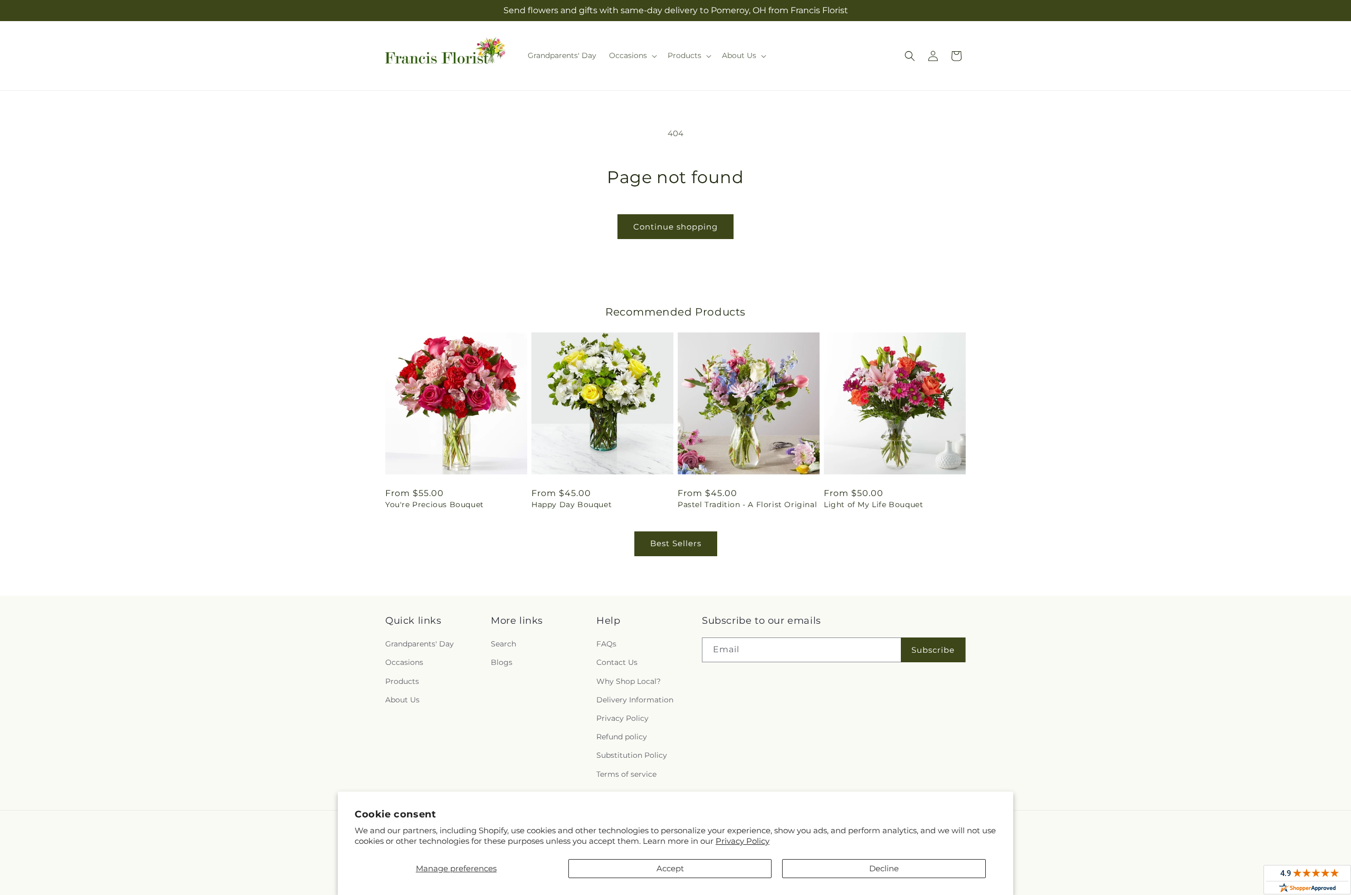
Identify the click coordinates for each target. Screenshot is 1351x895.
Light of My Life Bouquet (873, 504)
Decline (884, 868)
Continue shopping (675, 227)
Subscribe (933, 650)
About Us (402, 699)
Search (503, 644)
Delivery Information (634, 699)
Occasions (404, 662)
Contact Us (617, 662)
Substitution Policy (631, 755)
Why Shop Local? (628, 681)
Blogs (501, 662)
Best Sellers (675, 543)
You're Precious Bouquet (434, 504)
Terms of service (626, 774)
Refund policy (621, 736)
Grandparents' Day (419, 644)
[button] (632, 55)
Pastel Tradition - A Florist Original (747, 504)
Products (402, 681)
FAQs (606, 644)
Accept (670, 868)
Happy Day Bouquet (571, 504)
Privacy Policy (742, 841)
